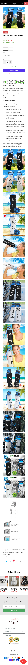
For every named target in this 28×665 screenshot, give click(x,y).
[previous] (4, 18)
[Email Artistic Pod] (16, 651)
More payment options (14, 73)
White (10, 49)
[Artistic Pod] (14, 3)
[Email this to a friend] (20, 561)
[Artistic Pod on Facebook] (11, 651)
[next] (23, 18)
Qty (4, 59)
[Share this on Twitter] (6, 561)
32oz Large (6, 55)
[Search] (22, 3)
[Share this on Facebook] (10, 561)
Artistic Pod (15, 654)
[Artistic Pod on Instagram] (14, 651)
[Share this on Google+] (17, 561)
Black (5, 49)
